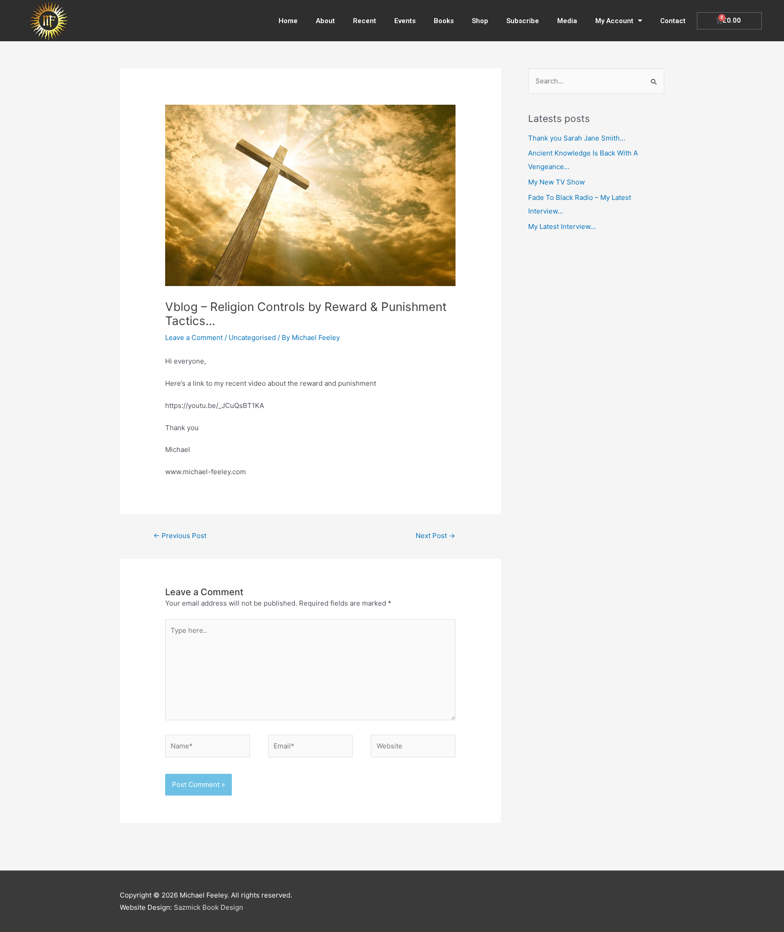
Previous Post (179, 535)
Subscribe (522, 21)
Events (405, 21)
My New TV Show (556, 182)
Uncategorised (252, 337)
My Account (614, 21)
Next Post (435, 535)
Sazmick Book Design (208, 907)
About (325, 21)
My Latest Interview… (562, 226)
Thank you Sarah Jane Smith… (576, 138)
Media (567, 21)
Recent (364, 21)
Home (288, 21)
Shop (480, 21)
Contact (673, 21)
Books (444, 21)
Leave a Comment (194, 337)
